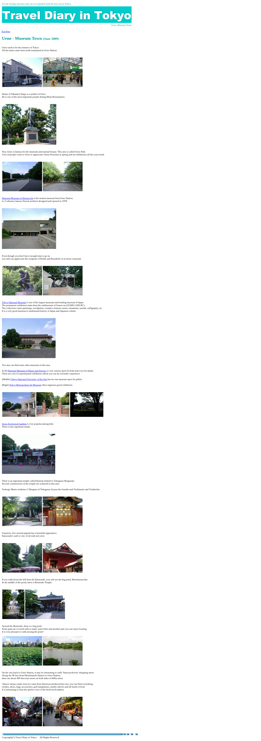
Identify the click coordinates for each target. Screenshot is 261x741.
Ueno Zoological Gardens (14, 424)
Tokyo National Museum (14, 302)
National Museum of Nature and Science (27, 370)
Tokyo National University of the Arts (29, 379)
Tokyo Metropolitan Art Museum (25, 385)
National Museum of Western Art (17, 198)
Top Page (5, 31)
